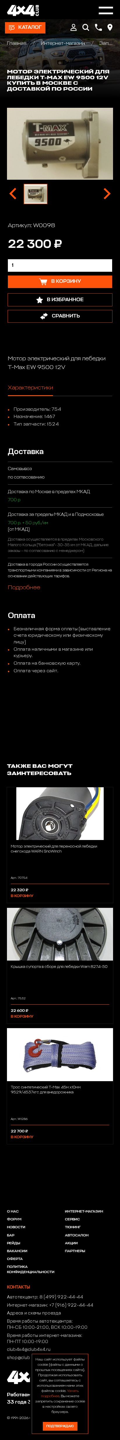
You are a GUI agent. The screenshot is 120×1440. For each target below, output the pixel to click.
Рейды (13, 1243)
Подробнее (24, 587)
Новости (16, 1227)
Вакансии (17, 1251)
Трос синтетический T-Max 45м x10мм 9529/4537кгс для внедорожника (46, 1090)
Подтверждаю (60, 1426)
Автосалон (77, 1235)
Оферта (15, 1259)
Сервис (72, 1219)
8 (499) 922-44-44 (61, 1297)
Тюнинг (73, 1227)
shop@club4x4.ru (25, 1358)
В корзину (22, 896)
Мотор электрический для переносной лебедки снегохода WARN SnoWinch (54, 849)
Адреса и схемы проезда (34, 1313)
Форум (14, 1219)
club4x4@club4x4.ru (29, 1350)
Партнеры (75, 1251)
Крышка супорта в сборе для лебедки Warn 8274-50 (59, 967)
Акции (71, 1243)
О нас (13, 1211)
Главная (17, 43)
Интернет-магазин (63, 43)
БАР (10, 1235)
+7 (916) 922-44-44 (71, 1305)
